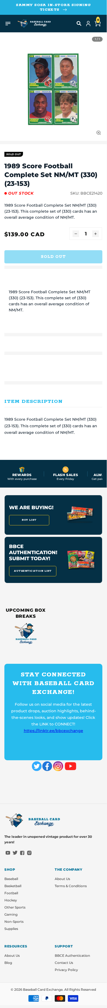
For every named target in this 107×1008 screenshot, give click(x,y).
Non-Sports (14, 921)
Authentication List (33, 571)
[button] (79, 23)
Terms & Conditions (71, 886)
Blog (8, 963)
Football (11, 893)
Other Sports (14, 907)
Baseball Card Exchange (43, 989)
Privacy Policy (66, 970)
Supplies (11, 929)
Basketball (12, 886)
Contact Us (64, 963)
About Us (62, 879)
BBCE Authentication (72, 955)
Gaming (11, 914)
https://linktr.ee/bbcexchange (53, 730)
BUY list (29, 520)
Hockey (10, 900)
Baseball (11, 879)
